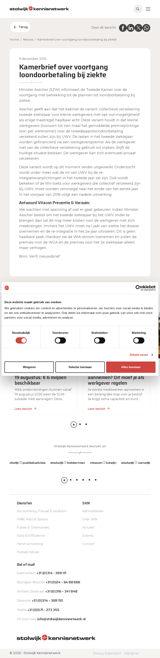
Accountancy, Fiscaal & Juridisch (41, 511)
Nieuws (28, 39)
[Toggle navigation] (148, 9)
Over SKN (89, 519)
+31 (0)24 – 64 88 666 (63, 582)
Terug (23, 27)
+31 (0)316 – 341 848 (61, 591)
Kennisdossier (93, 511)
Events (87, 535)
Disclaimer (131, 653)
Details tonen (139, 354)
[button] (74, 425)
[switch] (60, 340)
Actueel (88, 527)
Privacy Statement (107, 653)
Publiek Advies (28, 552)
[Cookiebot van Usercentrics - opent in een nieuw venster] (138, 288)
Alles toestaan (130, 367)
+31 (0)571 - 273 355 (43, 610)
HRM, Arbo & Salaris (32, 519)
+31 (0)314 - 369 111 (51, 573)
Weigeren (29, 367)
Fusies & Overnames (33, 527)
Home (14, 39)
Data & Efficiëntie (31, 535)
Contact (88, 543)
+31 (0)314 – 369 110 (47, 600)
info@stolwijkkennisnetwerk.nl (61, 619)
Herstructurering (30, 543)
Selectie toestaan (80, 367)
